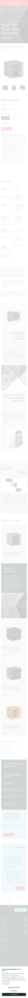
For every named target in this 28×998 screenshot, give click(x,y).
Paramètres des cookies (14, 987)
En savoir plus (5, 983)
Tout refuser (14, 990)
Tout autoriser (14, 994)
